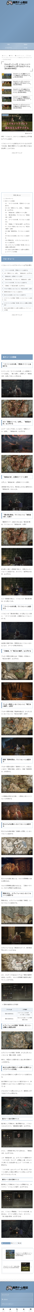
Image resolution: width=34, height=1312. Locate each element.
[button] (30, 641)
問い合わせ (5, 1299)
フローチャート (9, 198)
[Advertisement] (17, 24)
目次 (14, 195)
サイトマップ (5, 1294)
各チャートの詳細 (9, 201)
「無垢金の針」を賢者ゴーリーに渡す (17, 212)
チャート (15, 1243)
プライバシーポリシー (7, 1304)
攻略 (20, 1243)
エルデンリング (6, 1243)
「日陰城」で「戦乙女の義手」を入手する (19, 224)
